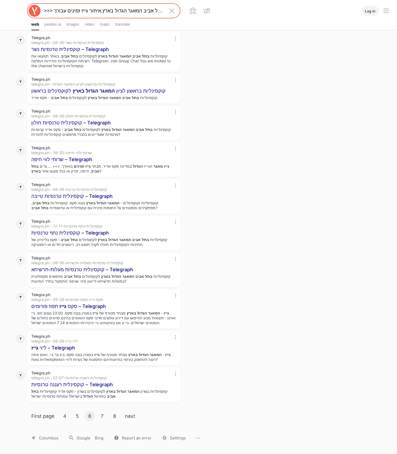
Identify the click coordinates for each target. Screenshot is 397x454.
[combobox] (103, 11)
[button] (133, 438)
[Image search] (193, 11)
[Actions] (175, 38)
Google (83, 438)
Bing (99, 438)
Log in (370, 11)
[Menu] (386, 10)
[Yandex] (35, 11)
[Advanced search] (207, 11)
